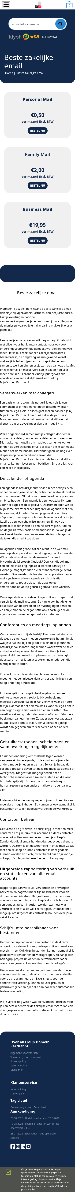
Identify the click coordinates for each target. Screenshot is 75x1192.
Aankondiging (18, 1089)
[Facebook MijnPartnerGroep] (12, 1146)
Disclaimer (16, 1069)
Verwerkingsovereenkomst (25, 1057)
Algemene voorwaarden (24, 1053)
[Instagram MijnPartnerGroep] (18, 1146)
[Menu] (6, 4)
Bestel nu (37, 131)
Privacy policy (18, 1061)
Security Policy (18, 1065)
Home (9, 73)
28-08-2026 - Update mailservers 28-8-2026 (34, 1118)
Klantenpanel (17, 1093)
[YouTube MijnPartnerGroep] (28, 1146)
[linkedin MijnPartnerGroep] (23, 1146)
